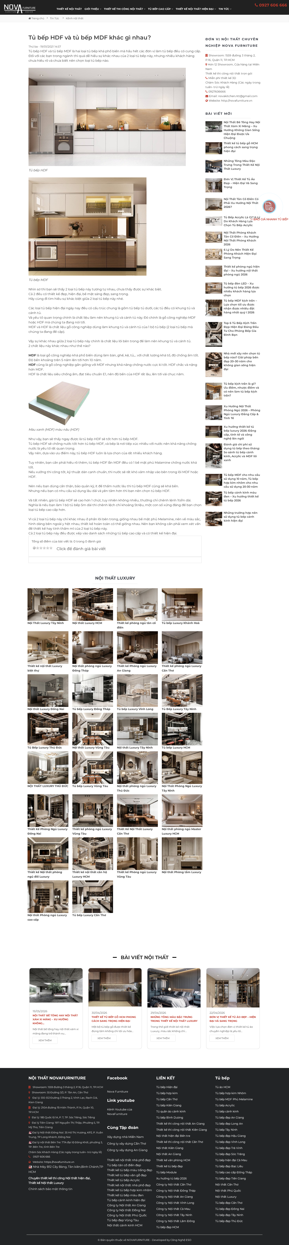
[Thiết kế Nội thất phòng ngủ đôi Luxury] (48, 853)
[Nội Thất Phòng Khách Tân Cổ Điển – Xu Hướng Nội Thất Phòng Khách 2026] (213, 238)
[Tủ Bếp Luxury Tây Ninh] (182, 690)
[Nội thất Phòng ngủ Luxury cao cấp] (48, 896)
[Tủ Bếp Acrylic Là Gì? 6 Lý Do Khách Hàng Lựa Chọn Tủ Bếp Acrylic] (213, 222)
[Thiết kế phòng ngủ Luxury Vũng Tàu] (92, 810)
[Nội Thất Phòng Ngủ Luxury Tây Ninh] (182, 767)
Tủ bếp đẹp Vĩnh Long (230, 1142)
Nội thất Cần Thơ (226, 1184)
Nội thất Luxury (226, 1196)
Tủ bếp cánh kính (227, 1111)
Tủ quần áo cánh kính (171, 1111)
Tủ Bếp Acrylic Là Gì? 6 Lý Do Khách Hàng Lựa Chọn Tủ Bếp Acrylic (242, 221)
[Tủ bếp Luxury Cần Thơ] (92, 896)
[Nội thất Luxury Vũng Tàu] (92, 729)
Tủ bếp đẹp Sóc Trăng (230, 1154)
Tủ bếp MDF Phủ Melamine (234, 1099)
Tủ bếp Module (166, 1172)
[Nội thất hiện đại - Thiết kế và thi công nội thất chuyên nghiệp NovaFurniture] (19, 9)
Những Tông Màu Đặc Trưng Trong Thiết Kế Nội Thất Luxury (242, 165)
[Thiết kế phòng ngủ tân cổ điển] (137, 604)
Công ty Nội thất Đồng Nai (126, 1210)
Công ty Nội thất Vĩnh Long (175, 1203)
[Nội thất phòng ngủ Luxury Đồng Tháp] (92, 647)
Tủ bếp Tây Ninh (226, 1129)
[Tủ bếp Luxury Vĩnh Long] (137, 690)
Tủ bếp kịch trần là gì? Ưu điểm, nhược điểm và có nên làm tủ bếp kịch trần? (241, 389)
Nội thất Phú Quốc (228, 1190)
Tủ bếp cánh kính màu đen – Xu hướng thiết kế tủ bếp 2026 (241, 496)
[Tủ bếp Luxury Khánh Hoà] (182, 604)
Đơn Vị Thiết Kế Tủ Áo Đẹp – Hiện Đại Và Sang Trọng (241, 183)
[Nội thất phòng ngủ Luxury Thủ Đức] (137, 767)
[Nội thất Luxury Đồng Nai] (48, 690)
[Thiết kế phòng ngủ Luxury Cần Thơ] (182, 647)
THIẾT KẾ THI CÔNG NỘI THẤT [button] (124, 8)
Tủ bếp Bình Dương (169, 1117)
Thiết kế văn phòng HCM (173, 1160)
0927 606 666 (272, 5)
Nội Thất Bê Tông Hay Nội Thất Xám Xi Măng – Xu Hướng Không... (55, 1019)
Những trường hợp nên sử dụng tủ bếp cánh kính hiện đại (241, 516)
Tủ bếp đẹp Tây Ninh (229, 1215)
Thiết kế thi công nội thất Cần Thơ (179, 1142)
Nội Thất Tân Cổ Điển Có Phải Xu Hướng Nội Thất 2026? (241, 203)
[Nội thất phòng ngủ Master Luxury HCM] (182, 810)
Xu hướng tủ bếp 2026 (171, 1178)
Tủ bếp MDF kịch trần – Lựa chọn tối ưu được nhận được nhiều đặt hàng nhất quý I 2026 (240, 306)
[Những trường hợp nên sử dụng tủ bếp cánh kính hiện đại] (213, 520)
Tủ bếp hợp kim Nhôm (230, 1093)
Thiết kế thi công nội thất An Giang (180, 1123)
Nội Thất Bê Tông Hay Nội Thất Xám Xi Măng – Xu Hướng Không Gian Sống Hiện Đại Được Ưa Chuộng (242, 130)
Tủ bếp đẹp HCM (167, 1227)
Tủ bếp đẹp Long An (229, 1123)
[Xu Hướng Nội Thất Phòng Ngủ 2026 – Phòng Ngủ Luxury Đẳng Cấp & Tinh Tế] (213, 413)
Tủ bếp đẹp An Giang (229, 1117)
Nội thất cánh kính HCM (124, 1225)
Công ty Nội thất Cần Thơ (173, 1184)
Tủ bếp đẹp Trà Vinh (228, 1148)
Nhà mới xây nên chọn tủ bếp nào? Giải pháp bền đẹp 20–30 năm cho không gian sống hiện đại (242, 361)
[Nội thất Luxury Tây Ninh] (137, 729)
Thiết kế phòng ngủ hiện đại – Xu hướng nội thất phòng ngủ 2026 (242, 270)
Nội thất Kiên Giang (169, 1148)
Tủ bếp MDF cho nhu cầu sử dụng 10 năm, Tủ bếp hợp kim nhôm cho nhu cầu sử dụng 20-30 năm (242, 480)
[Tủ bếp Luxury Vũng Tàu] (92, 767)
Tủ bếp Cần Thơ (167, 1099)
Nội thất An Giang (168, 1154)
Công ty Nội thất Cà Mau (173, 1209)
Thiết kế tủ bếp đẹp (169, 1166)
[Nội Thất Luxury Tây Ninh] (48, 604)
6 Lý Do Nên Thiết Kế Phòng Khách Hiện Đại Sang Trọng (240, 253)
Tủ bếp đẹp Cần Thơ (228, 1203)
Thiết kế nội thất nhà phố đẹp (129, 1160)
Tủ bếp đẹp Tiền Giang (230, 1178)
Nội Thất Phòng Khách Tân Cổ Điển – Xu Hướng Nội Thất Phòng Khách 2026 (241, 238)
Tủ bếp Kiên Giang (168, 1105)
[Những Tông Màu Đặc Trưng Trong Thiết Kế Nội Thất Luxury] (213, 167)
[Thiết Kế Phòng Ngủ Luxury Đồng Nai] (48, 810)
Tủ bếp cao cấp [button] (159, 8)
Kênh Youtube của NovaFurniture (119, 1112)
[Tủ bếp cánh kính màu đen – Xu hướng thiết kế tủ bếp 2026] (213, 500)
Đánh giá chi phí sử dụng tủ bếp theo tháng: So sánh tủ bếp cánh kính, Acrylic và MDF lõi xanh (242, 452)
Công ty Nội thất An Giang (126, 1205)
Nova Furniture (117, 1091)
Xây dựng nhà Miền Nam (125, 1137)
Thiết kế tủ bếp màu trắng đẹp (129, 1170)
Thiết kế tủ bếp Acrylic (123, 1180)
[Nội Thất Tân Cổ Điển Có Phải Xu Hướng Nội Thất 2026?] (213, 205)
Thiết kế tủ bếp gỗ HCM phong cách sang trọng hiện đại (241, 147)
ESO (188, 1239)
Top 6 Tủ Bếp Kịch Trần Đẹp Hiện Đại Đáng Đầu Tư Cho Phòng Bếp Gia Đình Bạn (241, 329)
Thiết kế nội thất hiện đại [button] (195, 8)
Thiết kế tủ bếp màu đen (125, 1195)
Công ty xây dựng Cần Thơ (126, 1143)
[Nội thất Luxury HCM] (92, 604)
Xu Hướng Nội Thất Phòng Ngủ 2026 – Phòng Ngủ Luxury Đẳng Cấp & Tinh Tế (242, 412)
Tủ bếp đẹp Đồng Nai (229, 1209)
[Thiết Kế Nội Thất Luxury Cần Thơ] (137, 810)
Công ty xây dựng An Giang (127, 1150)
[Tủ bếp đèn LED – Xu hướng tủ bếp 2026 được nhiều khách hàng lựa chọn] (213, 289)
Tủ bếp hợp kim (167, 1093)
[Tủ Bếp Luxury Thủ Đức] (48, 729)
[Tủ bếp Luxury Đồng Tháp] (92, 690)
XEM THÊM (45, 1040)
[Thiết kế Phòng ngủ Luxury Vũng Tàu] (137, 853)
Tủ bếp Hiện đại (167, 1087)
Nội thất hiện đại (77, 1178)
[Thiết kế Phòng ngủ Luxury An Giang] (137, 647)
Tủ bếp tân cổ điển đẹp (124, 1165)
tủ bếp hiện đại (53, 308)
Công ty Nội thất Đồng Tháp (175, 1190)
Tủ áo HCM (222, 1087)
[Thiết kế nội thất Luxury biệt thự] (48, 647)
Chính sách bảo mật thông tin (50, 1189)
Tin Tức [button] (224, 8)
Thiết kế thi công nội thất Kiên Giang (181, 1129)
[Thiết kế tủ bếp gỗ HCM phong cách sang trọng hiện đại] (213, 149)
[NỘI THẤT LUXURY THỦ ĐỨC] (48, 767)
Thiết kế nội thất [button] (69, 8)
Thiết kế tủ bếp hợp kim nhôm (129, 1190)
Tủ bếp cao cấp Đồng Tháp (233, 1172)
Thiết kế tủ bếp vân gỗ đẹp (126, 1175)
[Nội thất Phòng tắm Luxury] (182, 853)
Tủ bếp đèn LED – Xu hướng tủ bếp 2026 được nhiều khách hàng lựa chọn (241, 289)
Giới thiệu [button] (92, 8)
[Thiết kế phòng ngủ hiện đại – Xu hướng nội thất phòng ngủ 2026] (213, 272)
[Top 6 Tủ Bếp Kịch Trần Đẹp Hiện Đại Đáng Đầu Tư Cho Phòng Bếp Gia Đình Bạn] (213, 335)
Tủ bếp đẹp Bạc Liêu (229, 1166)
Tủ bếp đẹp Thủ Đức (229, 1221)
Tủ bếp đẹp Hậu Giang (230, 1136)
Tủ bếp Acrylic (225, 1105)
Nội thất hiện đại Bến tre (173, 1136)
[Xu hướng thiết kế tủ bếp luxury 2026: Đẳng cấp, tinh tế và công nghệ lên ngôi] (213, 433)
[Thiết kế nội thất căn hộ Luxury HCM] (92, 853)
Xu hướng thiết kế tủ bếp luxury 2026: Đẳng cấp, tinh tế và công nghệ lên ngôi (240, 432)
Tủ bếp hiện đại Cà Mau (231, 1160)
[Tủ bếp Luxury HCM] (182, 729)
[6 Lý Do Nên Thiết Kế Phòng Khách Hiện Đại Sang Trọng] (213, 255)
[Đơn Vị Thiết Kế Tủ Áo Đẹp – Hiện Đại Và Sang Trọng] (213, 186)
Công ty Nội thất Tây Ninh (174, 1215)
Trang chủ (37, 18)
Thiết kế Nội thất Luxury (46, 1183)
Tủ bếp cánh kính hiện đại (126, 1200)
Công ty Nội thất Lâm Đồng (175, 1221)
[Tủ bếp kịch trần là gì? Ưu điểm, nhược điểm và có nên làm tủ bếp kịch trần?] (213, 392)
